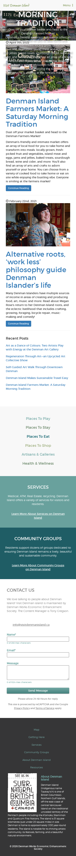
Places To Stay (38, 427)
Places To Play (38, 418)
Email (11, 650)
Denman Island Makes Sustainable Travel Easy (37, 378)
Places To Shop (38, 445)
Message (13, 663)
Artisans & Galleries (38, 454)
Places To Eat (38, 436)
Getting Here (36, 737)
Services (37, 744)
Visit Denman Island (16, 5)
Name (11, 634)
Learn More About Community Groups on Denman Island (38, 567)
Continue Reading (18, 188)
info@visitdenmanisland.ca (31, 625)
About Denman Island (36, 759)
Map (36, 729)
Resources (36, 767)
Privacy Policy (22, 708)
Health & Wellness (38, 463)
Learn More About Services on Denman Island (38, 516)
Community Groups (36, 752)
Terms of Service (44, 708)
